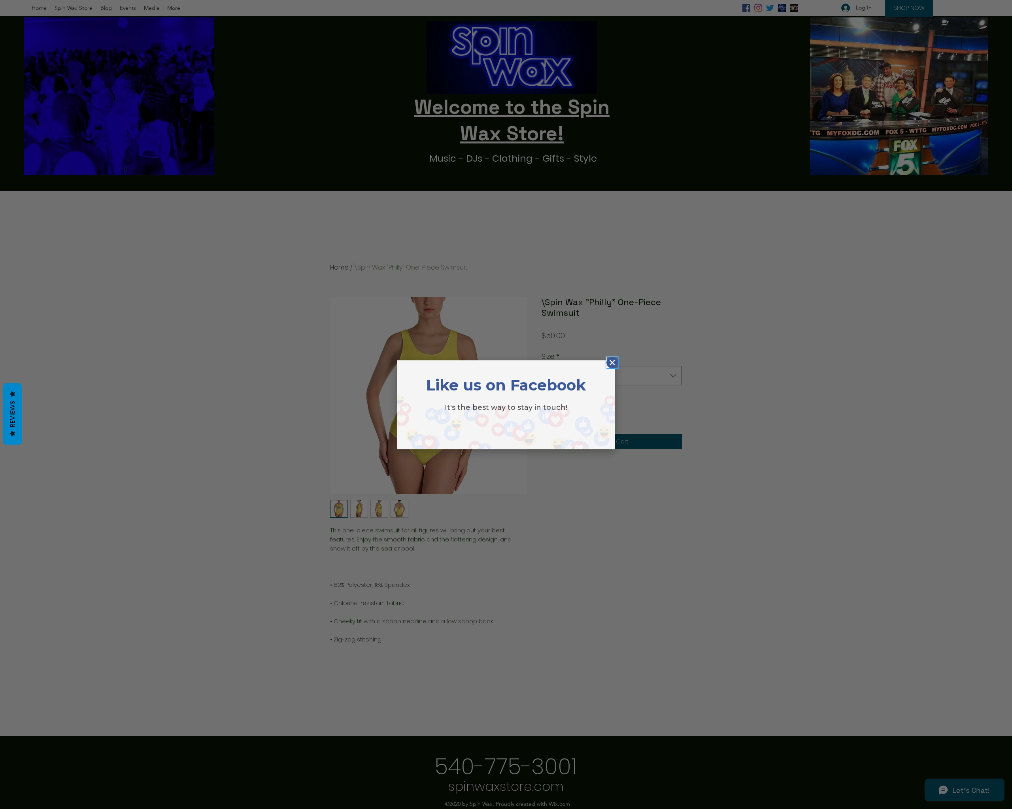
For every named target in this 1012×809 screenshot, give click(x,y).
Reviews (12, 413)
